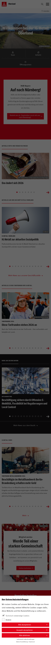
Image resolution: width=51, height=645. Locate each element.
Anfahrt (38, 55)
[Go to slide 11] (38, 266)
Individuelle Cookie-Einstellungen (25, 639)
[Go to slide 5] (28, 192)
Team (13, 55)
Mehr (24, 515)
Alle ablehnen (24, 635)
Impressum (32, 642)
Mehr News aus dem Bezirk (24, 425)
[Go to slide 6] (31, 192)
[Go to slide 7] (34, 192)
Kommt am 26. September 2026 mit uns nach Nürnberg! (25, 116)
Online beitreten (25, 568)
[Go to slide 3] (22, 192)
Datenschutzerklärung (22, 642)
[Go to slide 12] (41, 266)
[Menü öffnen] (47, 4)
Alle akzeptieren (24, 624)
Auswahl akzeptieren (24, 630)
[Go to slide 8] (29, 266)
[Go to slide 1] (17, 192)
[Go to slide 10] (35, 266)
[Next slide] (47, 192)
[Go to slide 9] (32, 266)
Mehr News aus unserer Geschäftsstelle (24, 275)
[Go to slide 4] (25, 192)
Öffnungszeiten (25, 64)
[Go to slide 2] (19, 192)
